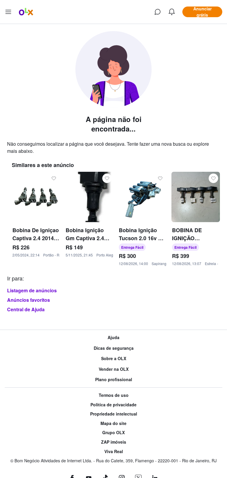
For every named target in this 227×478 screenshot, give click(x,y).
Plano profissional (113, 379)
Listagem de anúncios (32, 290)
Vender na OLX (114, 369)
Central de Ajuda (26, 309)
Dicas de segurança (114, 348)
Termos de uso (114, 395)
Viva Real (113, 451)
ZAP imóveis (113, 442)
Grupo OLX (113, 432)
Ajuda (113, 337)
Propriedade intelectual (113, 414)
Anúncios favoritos (28, 299)
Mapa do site (113, 423)
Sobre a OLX (113, 358)
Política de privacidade (113, 405)
